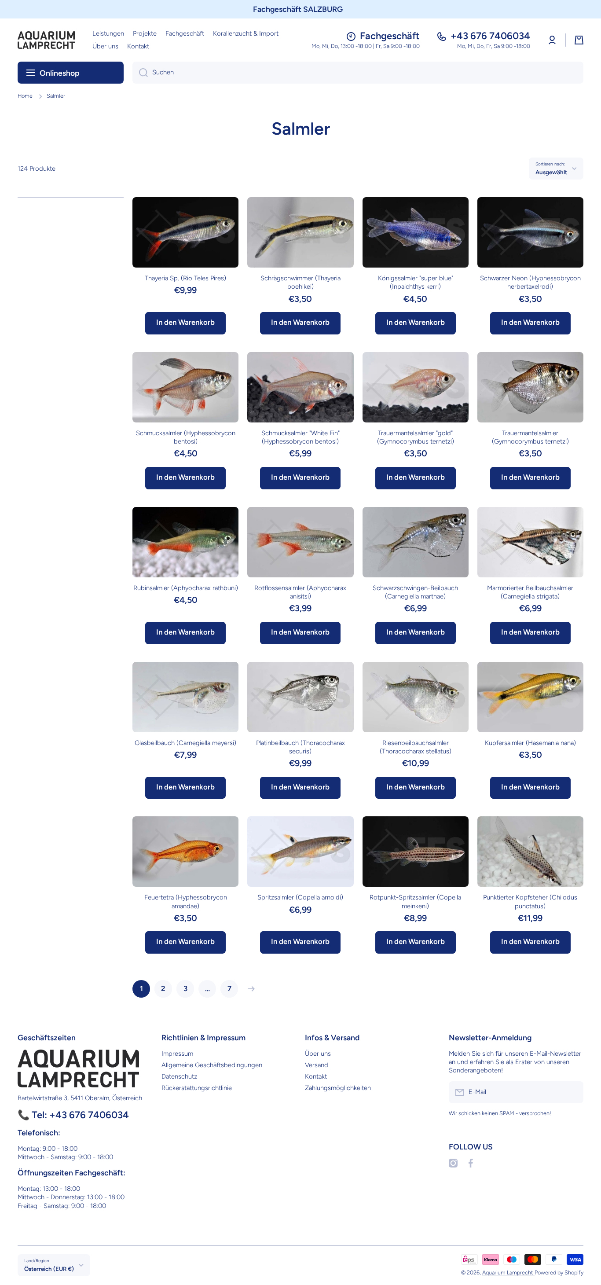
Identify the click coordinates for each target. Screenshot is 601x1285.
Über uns (318, 1053)
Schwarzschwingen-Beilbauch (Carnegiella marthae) (415, 592)
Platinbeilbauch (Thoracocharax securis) (300, 747)
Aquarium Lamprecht (508, 1272)
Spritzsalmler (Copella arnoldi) (300, 897)
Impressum (177, 1053)
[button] (579, 40)
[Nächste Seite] (249, 989)
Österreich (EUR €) (49, 1268)
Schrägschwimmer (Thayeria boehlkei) (300, 282)
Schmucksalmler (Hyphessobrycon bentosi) (185, 437)
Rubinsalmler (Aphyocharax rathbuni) (185, 588)
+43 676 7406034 (490, 36)
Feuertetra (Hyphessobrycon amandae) (185, 901)
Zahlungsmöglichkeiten (338, 1088)
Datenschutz (179, 1076)
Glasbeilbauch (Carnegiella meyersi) (185, 743)
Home (25, 95)
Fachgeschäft (390, 36)
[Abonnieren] (572, 1092)
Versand (316, 1065)
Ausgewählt (551, 172)
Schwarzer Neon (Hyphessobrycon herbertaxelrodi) (530, 282)
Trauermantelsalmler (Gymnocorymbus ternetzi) (530, 437)
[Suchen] (140, 73)
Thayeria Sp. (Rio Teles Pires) (185, 278)
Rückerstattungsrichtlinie (196, 1088)
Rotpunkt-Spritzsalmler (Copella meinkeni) (415, 901)
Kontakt (316, 1076)
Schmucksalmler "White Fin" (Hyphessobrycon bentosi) (300, 437)
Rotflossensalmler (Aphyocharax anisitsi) (300, 592)
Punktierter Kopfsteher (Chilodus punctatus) (530, 901)
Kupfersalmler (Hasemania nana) (530, 743)
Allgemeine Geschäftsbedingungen (211, 1065)
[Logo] (46, 40)
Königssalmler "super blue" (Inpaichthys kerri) (415, 282)
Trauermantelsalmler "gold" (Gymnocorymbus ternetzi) (415, 437)
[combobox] (357, 73)
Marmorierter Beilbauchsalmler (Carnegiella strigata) (530, 592)
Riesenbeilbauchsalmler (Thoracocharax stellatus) (415, 747)
